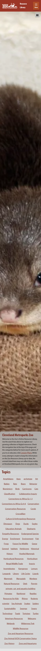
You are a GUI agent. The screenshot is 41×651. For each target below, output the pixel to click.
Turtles (35, 614)
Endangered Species (30, 534)
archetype (28, 479)
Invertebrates (9, 569)
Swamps (23, 609)
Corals (33, 509)
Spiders (35, 604)
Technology (7, 614)
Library (16, 574)
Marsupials (21, 579)
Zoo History (9, 644)
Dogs (17, 524)
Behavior (33, 484)
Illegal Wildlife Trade (14, 564)
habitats (14, 549)
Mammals (8, 579)
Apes (18, 479)
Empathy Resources (10, 534)
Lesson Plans (26, 453)
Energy (5, 539)
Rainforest (21, 594)
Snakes (27, 604)
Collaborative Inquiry (28, 494)
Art (36, 479)
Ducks (26, 524)
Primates (8, 594)
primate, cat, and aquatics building (20, 589)
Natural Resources (11, 584)
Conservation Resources (15, 509)
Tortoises (26, 614)
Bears (23, 484)
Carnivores (27, 489)
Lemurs (34, 569)
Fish (37, 539)
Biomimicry (7, 489)
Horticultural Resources (13, 559)
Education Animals (14, 529)
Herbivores (24, 549)
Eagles (34, 524)
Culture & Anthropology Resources (20, 519)
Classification (9, 494)
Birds (17, 489)
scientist (5, 604)
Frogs (6, 544)
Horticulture (32, 559)
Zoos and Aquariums (28, 644)
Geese (34, 544)
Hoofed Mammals (26, 554)
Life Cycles (25, 574)
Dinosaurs (8, 524)
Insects (32, 564)
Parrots (34, 584)
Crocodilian (20, 514)
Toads (17, 614)
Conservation (33, 504)
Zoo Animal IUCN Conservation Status (20, 639)
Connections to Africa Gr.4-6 (14, 504)
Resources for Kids (11, 599)
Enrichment (15, 539)
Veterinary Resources (14, 619)
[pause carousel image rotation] (37, 15)
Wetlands (11, 624)
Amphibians (8, 479)
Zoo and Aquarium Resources (20, 634)
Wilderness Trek (27, 624)
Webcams (32, 619)
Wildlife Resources (20, 629)
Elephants (31, 529)
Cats (36, 489)
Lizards (35, 574)
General (5, 549)
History (10, 554)
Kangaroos (23, 569)
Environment (27, 539)
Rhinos (25, 599)
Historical (35, 549)
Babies (6, 484)
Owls (25, 584)
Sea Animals (17, 604)
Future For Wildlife (20, 544)
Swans (34, 609)
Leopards (6, 574)
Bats (15, 484)
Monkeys (33, 579)
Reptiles (33, 594)
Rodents (34, 599)
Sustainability (10, 609)
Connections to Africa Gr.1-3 (20, 499)
